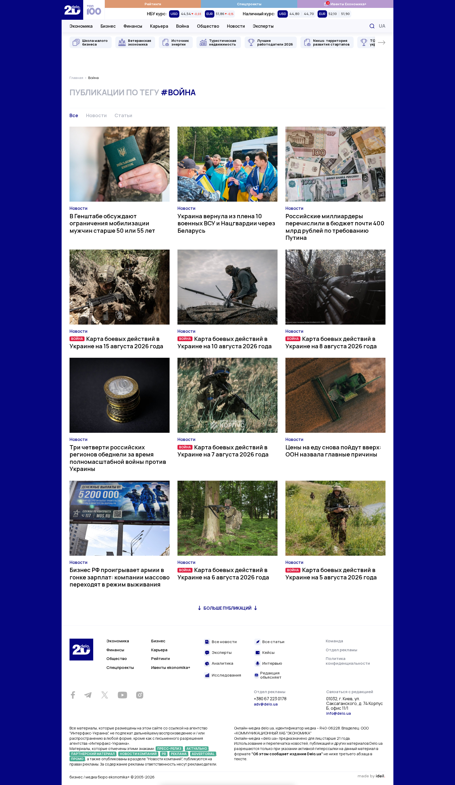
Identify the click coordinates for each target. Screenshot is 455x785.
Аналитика (222, 663)
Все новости (224, 642)
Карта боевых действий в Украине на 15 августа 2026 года (116, 342)
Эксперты (263, 26)
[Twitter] (104, 695)
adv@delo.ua (266, 704)
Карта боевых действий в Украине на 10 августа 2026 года (224, 342)
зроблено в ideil (371, 776)
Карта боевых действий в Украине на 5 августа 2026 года (331, 573)
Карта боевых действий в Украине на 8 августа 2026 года (331, 342)
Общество (208, 26)
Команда (334, 641)
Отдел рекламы (341, 650)
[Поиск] (372, 26)
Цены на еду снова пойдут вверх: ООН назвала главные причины (333, 451)
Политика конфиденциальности (348, 661)
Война (182, 26)
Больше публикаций (227, 608)
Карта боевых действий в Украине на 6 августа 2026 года (223, 573)
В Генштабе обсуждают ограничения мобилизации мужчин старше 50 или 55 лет (112, 223)
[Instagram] (139, 695)
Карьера (159, 26)
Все (74, 115)
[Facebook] (73, 695)
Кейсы (268, 652)
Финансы (132, 26)
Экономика (81, 26)
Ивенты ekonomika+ (170, 667)
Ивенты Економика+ (345, 4)
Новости (236, 26)
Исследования (226, 675)
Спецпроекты (249, 4)
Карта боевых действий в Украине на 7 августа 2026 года (223, 451)
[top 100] (94, 10)
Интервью (272, 663)
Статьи (123, 115)
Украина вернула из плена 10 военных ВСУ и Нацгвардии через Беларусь (226, 223)
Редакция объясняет (270, 675)
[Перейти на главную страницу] (72, 10)
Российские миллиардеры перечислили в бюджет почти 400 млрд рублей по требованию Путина (334, 227)
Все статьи (273, 642)
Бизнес (108, 26)
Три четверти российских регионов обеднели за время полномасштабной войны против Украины (118, 458)
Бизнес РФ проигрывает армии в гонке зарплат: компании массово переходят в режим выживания (120, 577)
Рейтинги (153, 4)
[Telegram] (87, 695)
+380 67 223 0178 (270, 699)
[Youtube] (122, 695)
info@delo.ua (338, 713)
